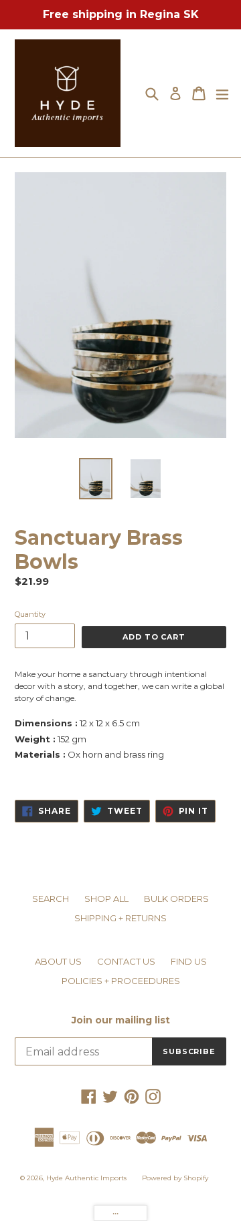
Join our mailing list (121, 1020)
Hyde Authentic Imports (86, 1178)
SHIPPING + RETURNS (120, 918)
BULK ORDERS (176, 898)
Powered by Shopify (175, 1178)
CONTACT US (126, 961)
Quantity (30, 614)
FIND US (189, 961)
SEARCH (50, 898)
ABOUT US (58, 961)
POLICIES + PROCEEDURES (121, 980)
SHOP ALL (106, 898)
